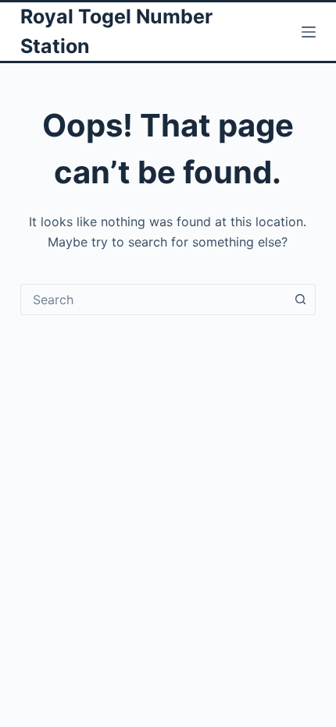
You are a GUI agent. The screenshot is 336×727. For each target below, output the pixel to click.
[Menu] (309, 32)
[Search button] (300, 299)
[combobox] (153, 299)
